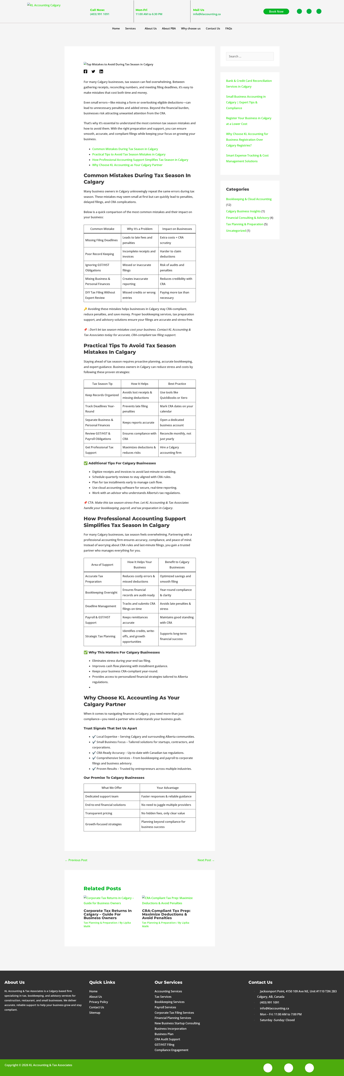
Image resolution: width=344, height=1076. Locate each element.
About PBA (169, 28)
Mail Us (198, 10)
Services (130, 28)
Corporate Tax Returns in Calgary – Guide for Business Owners (108, 914)
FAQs (228, 28)
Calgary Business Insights (243, 211)
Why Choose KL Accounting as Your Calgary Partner (127, 165)
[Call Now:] (92, 4)
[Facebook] (85, 71)
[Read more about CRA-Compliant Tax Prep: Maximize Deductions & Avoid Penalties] (169, 900)
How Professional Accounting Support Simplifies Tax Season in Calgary (140, 160)
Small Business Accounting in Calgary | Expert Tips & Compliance (246, 102)
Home (116, 28)
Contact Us (213, 28)
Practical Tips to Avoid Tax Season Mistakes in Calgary (129, 154)
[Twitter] (93, 71)
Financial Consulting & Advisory (247, 218)
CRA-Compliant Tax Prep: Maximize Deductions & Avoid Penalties (166, 914)
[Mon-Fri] (138, 4)
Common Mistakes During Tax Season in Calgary (125, 149)
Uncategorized (236, 231)
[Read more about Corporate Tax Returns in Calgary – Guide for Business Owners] (111, 900)
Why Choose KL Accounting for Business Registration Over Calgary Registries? (247, 139)
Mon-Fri (141, 10)
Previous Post (76, 860)
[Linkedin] (101, 71)
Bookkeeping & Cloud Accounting (249, 199)
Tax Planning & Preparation (100, 922)
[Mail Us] (195, 4)
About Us (151, 28)
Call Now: (97, 10)
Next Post (206, 860)
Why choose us (190, 28)
